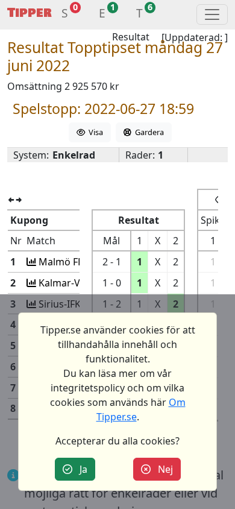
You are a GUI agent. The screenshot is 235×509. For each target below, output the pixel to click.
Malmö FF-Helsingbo (84, 261)
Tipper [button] (29, 13)
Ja (79, 469)
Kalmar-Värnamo (76, 282)
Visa (94, 132)
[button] (64, 15)
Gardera (147, 132)
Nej (162, 469)
